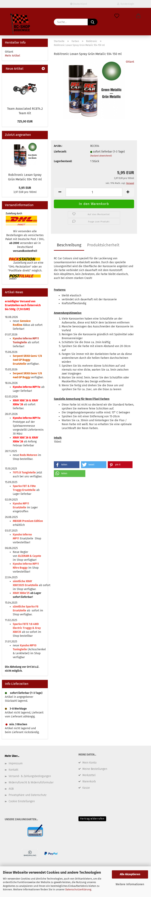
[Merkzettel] (117, 16)
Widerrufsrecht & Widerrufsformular (31, 782)
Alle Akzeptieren (130, 874)
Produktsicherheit (103, 245)
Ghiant (130, 61)
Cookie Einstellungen (22, 801)
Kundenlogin (126, 4)
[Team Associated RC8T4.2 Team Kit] (25, 88)
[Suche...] (93, 22)
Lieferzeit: (60, 151)
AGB (11, 788)
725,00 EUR (25, 121)
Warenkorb (89, 781)
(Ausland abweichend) (101, 155)
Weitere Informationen (130, 884)
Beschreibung (69, 245)
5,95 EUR (25, 188)
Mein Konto (89, 762)
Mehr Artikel (12, 55)
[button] (138, 16)
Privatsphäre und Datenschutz (27, 795)
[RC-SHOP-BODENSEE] (20, 24)
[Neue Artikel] (43, 69)
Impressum (16, 763)
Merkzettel (89, 775)
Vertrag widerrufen (92, 818)
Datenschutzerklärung (78, 889)
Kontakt (13, 769)
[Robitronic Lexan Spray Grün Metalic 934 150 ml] (94, 89)
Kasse (86, 787)
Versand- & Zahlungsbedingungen (30, 776)
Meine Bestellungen (94, 769)
